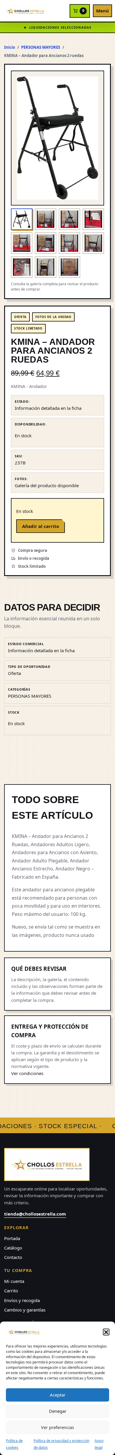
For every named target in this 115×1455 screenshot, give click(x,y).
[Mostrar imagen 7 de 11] (69, 243)
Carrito (11, 1290)
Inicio (9, 47)
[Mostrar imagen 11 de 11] (69, 267)
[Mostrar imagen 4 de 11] (93, 219)
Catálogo (13, 1248)
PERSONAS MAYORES (40, 47)
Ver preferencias (57, 1427)
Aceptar (57, 1395)
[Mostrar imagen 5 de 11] (21, 243)
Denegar (57, 1411)
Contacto (13, 1257)
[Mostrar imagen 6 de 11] (45, 243)
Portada (12, 1238)
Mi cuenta (14, 1281)
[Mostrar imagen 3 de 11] (69, 219)
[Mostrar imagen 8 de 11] (93, 243)
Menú (102, 11)
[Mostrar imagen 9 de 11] (21, 267)
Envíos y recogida (22, 1300)
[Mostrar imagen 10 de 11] (45, 267)
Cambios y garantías (24, 1310)
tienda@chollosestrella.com (35, 1214)
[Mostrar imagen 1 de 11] (21, 219)
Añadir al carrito (40, 526)
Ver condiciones (27, 1073)
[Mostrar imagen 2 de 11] (45, 219)
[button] (106, 1332)
